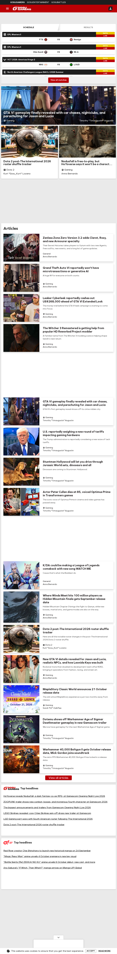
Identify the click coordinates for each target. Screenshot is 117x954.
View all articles (58, 777)
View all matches (58, 80)
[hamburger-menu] (7, 8)
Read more (104, 951)
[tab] (28, 27)
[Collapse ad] (58, 937)
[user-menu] (110, 9)
